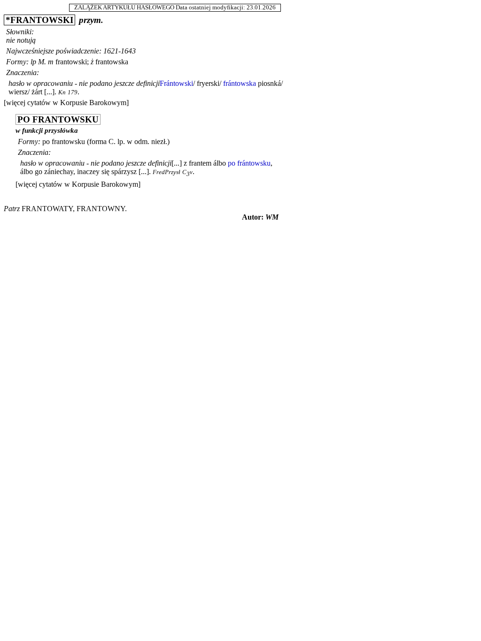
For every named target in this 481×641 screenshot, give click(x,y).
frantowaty (47, 209)
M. (42, 62)
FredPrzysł (166, 172)
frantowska (111, 62)
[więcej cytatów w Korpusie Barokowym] (66, 103)
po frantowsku (63, 141)
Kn (62, 92)
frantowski (71, 62)
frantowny (101, 209)
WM (272, 217)
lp (33, 62)
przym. (91, 20)
